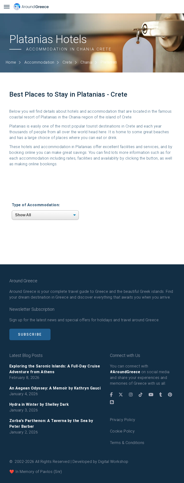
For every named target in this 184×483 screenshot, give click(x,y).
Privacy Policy (122, 419)
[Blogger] (112, 402)
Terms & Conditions (127, 442)
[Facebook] (111, 395)
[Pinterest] (170, 395)
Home (11, 62)
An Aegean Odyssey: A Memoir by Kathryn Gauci (55, 388)
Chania (86, 62)
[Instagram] (131, 395)
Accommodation (39, 62)
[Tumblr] (160, 395)
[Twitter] (121, 395)
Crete (67, 62)
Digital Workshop (113, 461)
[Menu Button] (7, 6)
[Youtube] (151, 395)
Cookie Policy (122, 431)
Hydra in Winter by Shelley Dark (39, 404)
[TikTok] (141, 395)
